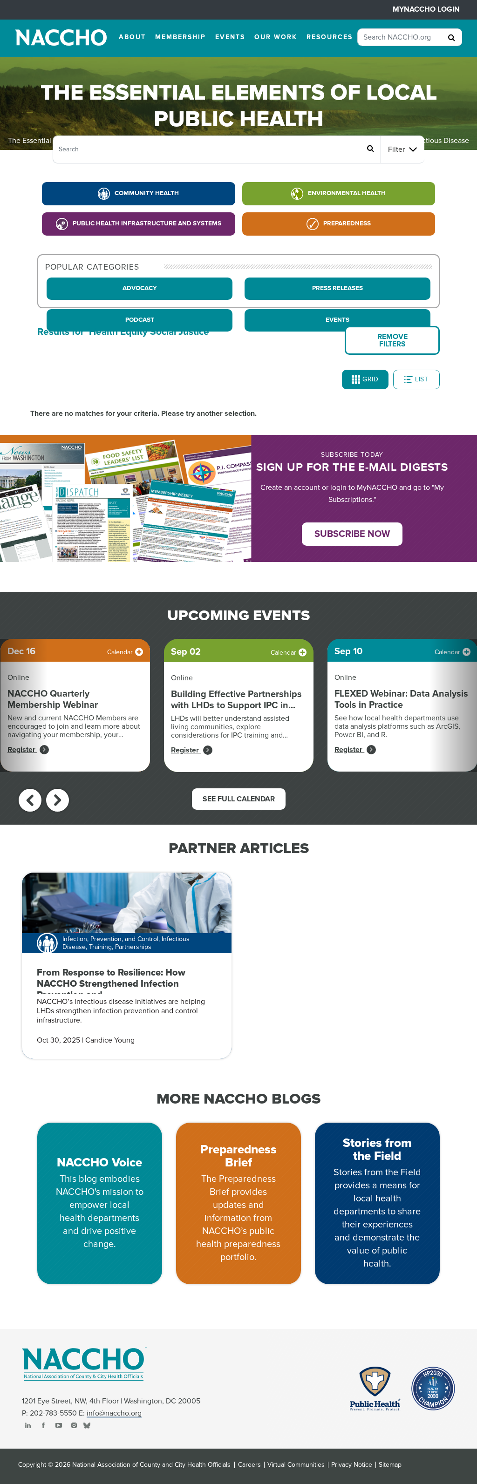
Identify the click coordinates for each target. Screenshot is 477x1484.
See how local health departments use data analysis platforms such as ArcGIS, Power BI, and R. (397, 726)
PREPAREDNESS (347, 223)
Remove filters (392, 340)
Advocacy (140, 288)
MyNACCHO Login (426, 9)
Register (22, 749)
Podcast (139, 320)
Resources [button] (330, 37)
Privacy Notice (351, 1465)
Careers (249, 1465)
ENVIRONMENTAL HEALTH (347, 193)
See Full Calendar (239, 799)
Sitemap (390, 1465)
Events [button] (230, 37)
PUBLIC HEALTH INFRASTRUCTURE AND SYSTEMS (147, 223)
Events (337, 320)
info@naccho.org (114, 1413)
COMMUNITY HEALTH (147, 193)
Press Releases (337, 288)
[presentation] (30, 800)
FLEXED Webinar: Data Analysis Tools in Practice (401, 699)
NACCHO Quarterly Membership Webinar (52, 699)
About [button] (132, 37)
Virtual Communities (296, 1465)
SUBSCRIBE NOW (352, 534)
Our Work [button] (275, 37)
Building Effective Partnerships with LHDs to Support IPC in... (236, 700)
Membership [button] (180, 37)
